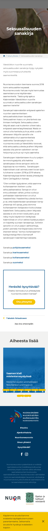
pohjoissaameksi (21, 247)
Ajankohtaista (24, 432)
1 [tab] (6, 390)
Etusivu (24, 428)
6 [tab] (43, 390)
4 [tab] (28, 390)
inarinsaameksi (21, 252)
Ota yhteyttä (24, 301)
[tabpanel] (24, 370)
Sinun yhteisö (24, 442)
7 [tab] (21, 396)
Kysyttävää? (24, 447)
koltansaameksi (21, 257)
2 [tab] (14, 390)
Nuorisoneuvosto (24, 437)
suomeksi (18, 262)
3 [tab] (21, 390)
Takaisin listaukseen (16, 318)
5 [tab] (35, 390)
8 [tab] (28, 396)
